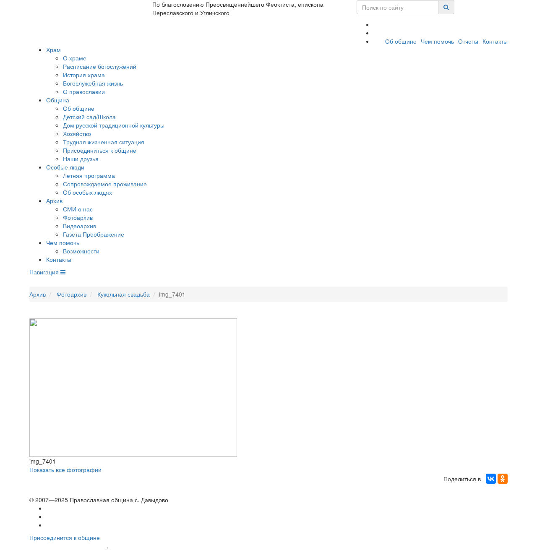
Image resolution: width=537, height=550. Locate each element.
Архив (54, 200)
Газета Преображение (93, 234)
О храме (74, 58)
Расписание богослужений (99, 66)
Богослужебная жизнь (93, 83)
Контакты (495, 41)
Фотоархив (78, 217)
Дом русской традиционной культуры (113, 125)
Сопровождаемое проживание (105, 184)
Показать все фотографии (65, 469)
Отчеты (468, 41)
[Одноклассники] (503, 479)
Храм (53, 49)
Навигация (44, 272)
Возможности (81, 251)
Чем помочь (437, 41)
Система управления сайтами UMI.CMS (157, 546)
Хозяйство (77, 133)
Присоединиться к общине (99, 150)
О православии (84, 91)
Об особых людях (87, 192)
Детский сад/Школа (89, 116)
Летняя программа (89, 175)
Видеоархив (79, 226)
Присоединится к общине (64, 537)
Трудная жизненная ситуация (103, 142)
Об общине (401, 41)
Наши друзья (81, 158)
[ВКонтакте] (491, 479)
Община (57, 100)
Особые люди (65, 167)
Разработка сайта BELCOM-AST (68, 546)
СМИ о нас (78, 209)
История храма (84, 74)
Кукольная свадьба (123, 294)
